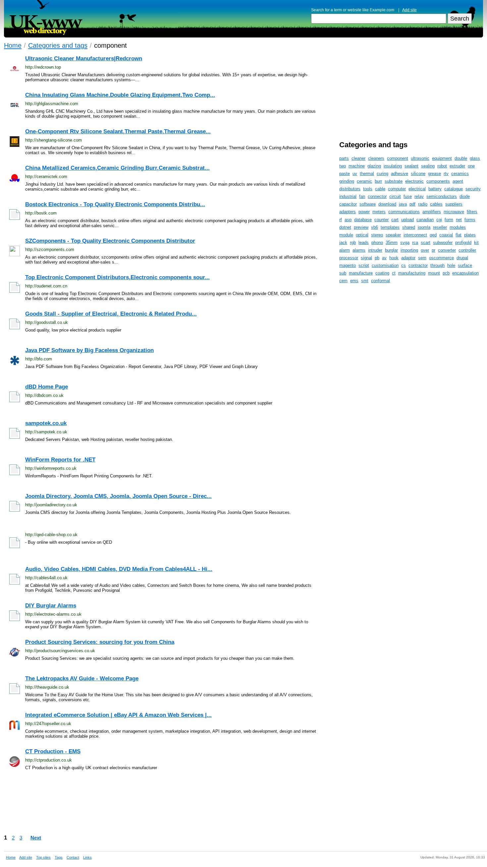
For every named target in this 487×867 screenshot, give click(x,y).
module (346, 234)
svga (404, 242)
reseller (440, 227)
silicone (418, 173)
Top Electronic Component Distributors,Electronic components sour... (117, 277)
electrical (417, 188)
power (364, 211)
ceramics (460, 173)
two (342, 165)
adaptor (408, 257)
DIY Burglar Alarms (50, 605)
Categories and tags (57, 45)
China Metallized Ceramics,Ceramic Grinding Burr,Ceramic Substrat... (117, 168)
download (387, 204)
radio (422, 204)
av (384, 257)
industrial (347, 196)
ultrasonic (420, 158)
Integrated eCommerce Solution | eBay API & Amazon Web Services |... (118, 715)
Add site (409, 10)
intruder (375, 250)
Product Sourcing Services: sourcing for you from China (99, 642)
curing (382, 173)
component (397, 158)
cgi (439, 219)
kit (476, 242)
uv (354, 173)
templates (390, 227)
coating (382, 273)
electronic (414, 181)
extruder (457, 165)
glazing (374, 165)
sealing (428, 165)
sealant (411, 165)
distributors (349, 188)
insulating (393, 165)
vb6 (374, 227)
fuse (408, 196)
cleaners (376, 158)
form (449, 219)
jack (343, 242)
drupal (462, 257)
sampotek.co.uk (46, 423)
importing (409, 250)
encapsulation (465, 273)
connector (377, 196)
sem (422, 257)
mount (434, 273)
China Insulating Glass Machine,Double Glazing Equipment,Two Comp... (120, 95)
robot (442, 165)
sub (342, 273)
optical (362, 234)
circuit (395, 196)
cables (436, 204)
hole (451, 265)
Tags (59, 857)
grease (434, 173)
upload (407, 219)
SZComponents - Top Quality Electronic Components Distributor (110, 241)
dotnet (345, 227)
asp (348, 219)
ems (354, 280)
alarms (358, 250)
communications (404, 211)
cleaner (358, 158)
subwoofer (443, 242)
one (471, 165)
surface (465, 265)
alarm (344, 250)
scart (425, 242)
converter (447, 250)
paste (344, 173)
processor (348, 257)
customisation (385, 265)
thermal (367, 173)
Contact (73, 857)
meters (379, 211)
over (425, 250)
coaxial (446, 234)
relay (419, 196)
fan (362, 196)
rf (340, 219)
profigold (463, 242)
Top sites (43, 857)
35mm (392, 242)
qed (433, 234)
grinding (346, 181)
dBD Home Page (46, 387)
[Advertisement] (199, 805)
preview (361, 227)
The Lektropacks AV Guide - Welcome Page (81, 678)
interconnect (415, 234)
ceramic (364, 181)
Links (87, 857)
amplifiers (431, 211)
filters (472, 211)
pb (377, 257)
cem (343, 280)
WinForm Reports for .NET (60, 460)
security (473, 188)
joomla (424, 227)
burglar (391, 250)
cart (395, 219)
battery (435, 188)
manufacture (361, 273)
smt (364, 280)
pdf (412, 204)
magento (347, 265)
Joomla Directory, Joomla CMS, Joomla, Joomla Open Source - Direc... (118, 496)
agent (458, 181)
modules (458, 227)
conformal (380, 280)
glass (475, 158)
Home (13, 45)
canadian (425, 219)
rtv (446, 173)
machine (357, 165)
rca (415, 242)
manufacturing (411, 273)
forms (469, 219)
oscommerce (441, 257)
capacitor (348, 204)
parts (344, 158)
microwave (454, 211)
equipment (442, 158)
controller (467, 250)
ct (394, 273)
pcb (446, 273)
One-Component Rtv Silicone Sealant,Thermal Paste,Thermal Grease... (118, 131)
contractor (418, 265)
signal (366, 257)
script (363, 265)
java (403, 204)
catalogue (453, 188)
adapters (347, 211)
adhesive (399, 173)
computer (397, 188)
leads (363, 242)
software (367, 204)
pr (433, 250)
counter (381, 219)
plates (470, 234)
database (363, 219)
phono (377, 242)
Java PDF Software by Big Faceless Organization (89, 350)
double (461, 158)
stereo (377, 234)
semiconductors (441, 196)
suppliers (453, 204)
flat (458, 234)
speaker (393, 234)
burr (378, 181)
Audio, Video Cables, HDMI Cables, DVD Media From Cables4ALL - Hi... (118, 569)
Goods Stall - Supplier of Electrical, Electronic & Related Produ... (111, 314)
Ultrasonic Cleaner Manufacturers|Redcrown (83, 58)
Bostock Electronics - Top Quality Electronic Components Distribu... (115, 204)
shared (408, 227)
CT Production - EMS (53, 751)
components (438, 181)
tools (367, 188)
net (459, 219)
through (437, 265)
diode (465, 196)
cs (403, 265)
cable (380, 188)
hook (394, 257)
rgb (353, 242)
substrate (394, 181)
